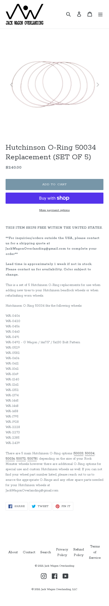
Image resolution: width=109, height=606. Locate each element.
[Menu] (100, 14)
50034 (90, 453)
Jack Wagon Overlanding (59, 566)
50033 (78, 453)
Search (45, 552)
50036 (10, 459)
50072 (21, 459)
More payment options (54, 210)
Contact (29, 552)
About (13, 552)
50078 (32, 459)
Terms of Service (95, 552)
